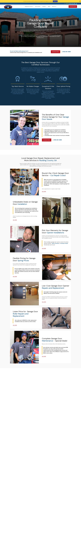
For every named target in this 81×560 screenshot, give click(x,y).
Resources (54, 6)
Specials (43, 6)
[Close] (80, 1)
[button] (76, 3)
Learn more (55, 1)
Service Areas (37, 6)
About (49, 6)
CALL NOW (44, 191)
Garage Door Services (29, 6)
